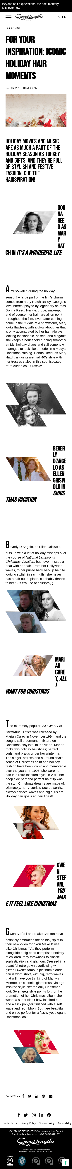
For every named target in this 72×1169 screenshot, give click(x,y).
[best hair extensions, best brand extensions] (10, 17)
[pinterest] (49, 1115)
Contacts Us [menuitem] (10, 1123)
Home (9, 28)
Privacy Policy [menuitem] (28, 1123)
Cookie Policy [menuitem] (46, 1123)
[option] (36, 1083)
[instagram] (34, 1115)
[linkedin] (36, 1096)
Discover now (11, 7)
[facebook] (23, 1096)
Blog (17, 28)
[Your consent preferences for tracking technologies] (65, 1162)
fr (64, 17)
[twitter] (29, 1096)
